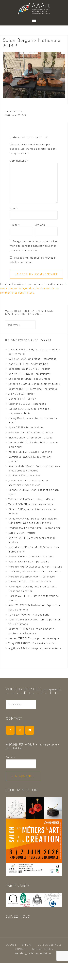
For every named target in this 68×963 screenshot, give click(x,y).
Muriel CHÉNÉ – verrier (22, 398)
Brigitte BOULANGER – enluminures (29, 373)
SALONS (27, 944)
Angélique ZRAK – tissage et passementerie (34, 648)
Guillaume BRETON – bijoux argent (29, 378)
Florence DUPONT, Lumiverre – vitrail (30, 432)
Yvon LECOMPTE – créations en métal (31, 504)
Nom (14, 208)
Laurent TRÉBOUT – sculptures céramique (33, 638)
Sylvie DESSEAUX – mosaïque (25, 427)
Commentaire (19, 160)
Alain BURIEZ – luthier (21, 393)
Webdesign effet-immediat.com (34, 953)
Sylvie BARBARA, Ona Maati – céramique (32, 358)
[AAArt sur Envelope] (29, 730)
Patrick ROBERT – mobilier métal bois (31, 556)
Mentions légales (42, 949)
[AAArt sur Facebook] (10, 730)
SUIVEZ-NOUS (18, 916)
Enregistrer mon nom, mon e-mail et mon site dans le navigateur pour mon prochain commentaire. (33, 246)
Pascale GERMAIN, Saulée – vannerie (30, 451)
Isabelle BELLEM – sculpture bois (28, 363)
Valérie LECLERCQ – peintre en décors (31, 499)
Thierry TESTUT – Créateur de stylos (29, 581)
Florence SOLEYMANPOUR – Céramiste (31, 576)
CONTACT (21, 949)
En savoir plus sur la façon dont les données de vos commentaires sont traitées (34, 288)
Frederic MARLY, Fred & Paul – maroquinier (34, 527)
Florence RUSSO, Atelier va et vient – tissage (35, 566)
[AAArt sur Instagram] (20, 730)
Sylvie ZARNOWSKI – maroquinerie (28, 614)
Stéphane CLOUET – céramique (27, 403)
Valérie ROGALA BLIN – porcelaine (28, 561)
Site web (40, 224)
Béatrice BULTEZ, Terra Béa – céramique (33, 388)
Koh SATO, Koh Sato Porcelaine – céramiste (34, 571)
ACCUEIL (11, 944)
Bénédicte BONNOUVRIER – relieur (29, 368)
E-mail (15, 224)
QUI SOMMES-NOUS (50, 944)
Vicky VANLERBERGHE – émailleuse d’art (32, 643)
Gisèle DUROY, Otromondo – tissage (30, 437)
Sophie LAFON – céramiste (24, 475)
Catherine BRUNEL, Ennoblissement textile (34, 383)
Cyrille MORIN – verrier (21, 532)
